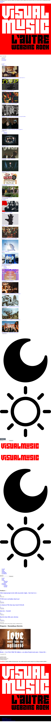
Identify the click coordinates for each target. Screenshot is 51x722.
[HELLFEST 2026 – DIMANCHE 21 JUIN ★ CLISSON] (10, 292)
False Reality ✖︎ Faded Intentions (7, 264)
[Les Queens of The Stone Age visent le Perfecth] (10, 102)
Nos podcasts (4, 59)
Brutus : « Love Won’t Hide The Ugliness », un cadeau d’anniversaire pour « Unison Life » (23, 652)
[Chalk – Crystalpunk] (10, 224)
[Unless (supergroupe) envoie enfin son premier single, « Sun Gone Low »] (10, 76)
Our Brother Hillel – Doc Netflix (7, 212)
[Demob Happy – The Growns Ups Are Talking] (10, 237)
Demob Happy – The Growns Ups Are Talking (9, 238)
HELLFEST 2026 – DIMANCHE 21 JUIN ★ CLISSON (11, 293)
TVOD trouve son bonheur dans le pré (8, 90)
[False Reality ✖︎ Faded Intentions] (10, 263)
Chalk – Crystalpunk (5, 225)
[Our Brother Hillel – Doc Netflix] (10, 211)
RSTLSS (3, 58)
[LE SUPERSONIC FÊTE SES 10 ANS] (10, 183)
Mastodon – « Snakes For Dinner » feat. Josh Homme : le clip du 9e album (14, 116)
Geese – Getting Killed (5, 251)
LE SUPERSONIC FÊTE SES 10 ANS (8, 184)
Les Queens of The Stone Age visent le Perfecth (9, 103)
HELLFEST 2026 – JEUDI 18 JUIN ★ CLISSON (10, 332)
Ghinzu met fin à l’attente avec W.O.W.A (8, 158)
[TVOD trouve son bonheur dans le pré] (10, 89)
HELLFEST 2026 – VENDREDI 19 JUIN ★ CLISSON (11, 319)
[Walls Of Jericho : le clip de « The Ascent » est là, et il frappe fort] (10, 128)
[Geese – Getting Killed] (10, 250)
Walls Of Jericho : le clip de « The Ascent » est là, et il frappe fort (12, 129)
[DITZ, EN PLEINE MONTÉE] (10, 196)
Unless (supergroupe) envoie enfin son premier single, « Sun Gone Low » (13, 77)
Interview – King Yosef (5, 171)
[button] (1, 2)
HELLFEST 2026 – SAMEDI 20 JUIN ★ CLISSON (10, 306)
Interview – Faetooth (5, 611)
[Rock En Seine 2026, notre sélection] (10, 279)
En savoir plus (2, 1)
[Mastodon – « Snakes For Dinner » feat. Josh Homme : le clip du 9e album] (10, 115)
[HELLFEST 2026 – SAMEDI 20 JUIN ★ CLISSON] (10, 305)
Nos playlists (4, 60)
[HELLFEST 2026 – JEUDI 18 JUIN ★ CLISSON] (10, 331)
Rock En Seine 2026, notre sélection (7, 280)
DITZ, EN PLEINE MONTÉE (7, 197)
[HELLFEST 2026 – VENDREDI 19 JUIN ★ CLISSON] (10, 318)
